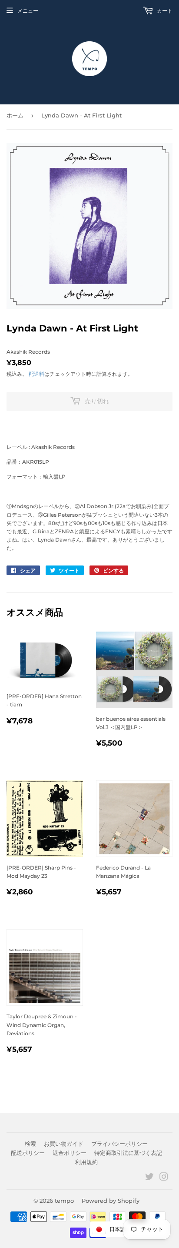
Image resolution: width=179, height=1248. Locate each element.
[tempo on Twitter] (149, 1178)
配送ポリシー (28, 1152)
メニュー (27, 10)
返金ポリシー (69, 1152)
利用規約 (86, 1161)
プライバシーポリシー (119, 1143)
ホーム (15, 115)
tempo (64, 1200)
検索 (30, 1143)
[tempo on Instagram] (163, 1178)
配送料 (36, 374)
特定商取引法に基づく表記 (128, 1152)
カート (164, 10)
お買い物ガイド (63, 1143)
